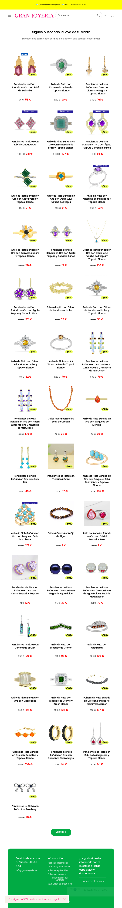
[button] (9, 15)
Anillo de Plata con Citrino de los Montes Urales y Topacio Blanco (97, 310)
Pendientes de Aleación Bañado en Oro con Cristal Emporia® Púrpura (25, 590)
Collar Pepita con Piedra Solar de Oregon (61, 420)
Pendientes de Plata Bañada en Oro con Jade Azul (25, 479)
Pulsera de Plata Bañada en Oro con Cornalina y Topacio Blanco (25, 755)
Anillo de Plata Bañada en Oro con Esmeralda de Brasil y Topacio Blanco (61, 144)
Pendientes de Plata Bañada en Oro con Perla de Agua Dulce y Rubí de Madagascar (97, 592)
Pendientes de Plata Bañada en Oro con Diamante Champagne (61, 755)
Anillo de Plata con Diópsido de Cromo (61, 646)
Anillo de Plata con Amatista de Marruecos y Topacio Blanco (97, 199)
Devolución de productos (59, 883)
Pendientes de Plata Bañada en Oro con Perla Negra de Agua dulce (61, 590)
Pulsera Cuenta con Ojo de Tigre (61, 535)
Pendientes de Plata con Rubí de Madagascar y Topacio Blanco (96, 755)
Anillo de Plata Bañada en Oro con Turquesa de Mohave (97, 421)
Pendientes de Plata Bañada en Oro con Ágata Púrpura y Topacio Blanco (96, 144)
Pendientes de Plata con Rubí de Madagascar (25, 143)
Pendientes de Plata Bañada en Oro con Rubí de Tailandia (25, 87)
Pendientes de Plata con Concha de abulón (25, 646)
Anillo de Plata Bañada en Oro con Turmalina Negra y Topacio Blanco (25, 253)
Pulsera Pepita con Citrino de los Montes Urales (61, 309)
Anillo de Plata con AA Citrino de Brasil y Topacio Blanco (61, 364)
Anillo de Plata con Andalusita (97, 646)
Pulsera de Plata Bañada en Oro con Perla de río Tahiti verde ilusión (97, 700)
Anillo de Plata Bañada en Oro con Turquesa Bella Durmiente (25, 536)
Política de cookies (56, 874)
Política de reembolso (57, 863)
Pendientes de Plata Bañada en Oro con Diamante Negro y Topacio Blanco (97, 89)
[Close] (64, 899)
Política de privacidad (57, 870)
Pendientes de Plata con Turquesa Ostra (61, 477)
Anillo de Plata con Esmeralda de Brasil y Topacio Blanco (61, 87)
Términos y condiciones (58, 866)
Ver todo (61, 831)
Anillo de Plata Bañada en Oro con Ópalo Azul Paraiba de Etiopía (61, 199)
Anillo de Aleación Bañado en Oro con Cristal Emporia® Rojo (97, 536)
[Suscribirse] (102, 881)
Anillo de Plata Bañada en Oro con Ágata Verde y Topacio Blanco (25, 199)
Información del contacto (60, 878)
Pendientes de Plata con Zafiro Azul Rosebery (25, 808)
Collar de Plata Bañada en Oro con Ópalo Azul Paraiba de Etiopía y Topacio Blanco (97, 254)
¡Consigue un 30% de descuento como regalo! (34, 899)
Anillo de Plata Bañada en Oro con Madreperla (25, 699)
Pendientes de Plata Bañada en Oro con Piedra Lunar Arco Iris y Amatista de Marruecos (96, 366)
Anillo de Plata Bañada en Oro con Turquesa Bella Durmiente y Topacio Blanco (97, 480)
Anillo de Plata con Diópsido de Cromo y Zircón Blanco (61, 700)
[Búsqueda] (98, 15)
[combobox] (78, 15)
